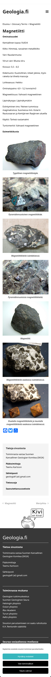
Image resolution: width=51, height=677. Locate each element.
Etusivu (6, 24)
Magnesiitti (9, 503)
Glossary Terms (19, 24)
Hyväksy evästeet (25, 656)
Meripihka (41, 503)
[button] (47, 11)
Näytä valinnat (25, 671)
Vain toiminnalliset (25, 664)
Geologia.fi (16, 11)
